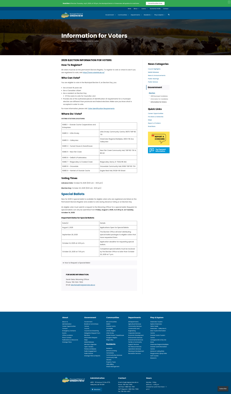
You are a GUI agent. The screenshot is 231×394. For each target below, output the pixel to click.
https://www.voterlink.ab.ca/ (93, 72)
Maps (150, 120)
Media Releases (153, 72)
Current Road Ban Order (155, 3)
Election (152, 93)
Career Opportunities (155, 113)
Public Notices (153, 82)
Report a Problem (154, 123)
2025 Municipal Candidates (159, 96)
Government (155, 87)
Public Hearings (153, 79)
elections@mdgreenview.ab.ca (83, 285)
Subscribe (222, 389)
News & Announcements (156, 75)
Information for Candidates (159, 99)
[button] (138, 8)
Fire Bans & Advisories (155, 117)
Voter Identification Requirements (101, 108)
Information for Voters (159, 102)
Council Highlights (154, 69)
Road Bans (151, 126)
